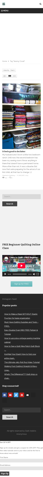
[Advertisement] (21, 35)
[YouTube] (10, 395)
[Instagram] (33, 395)
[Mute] (34, 274)
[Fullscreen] (38, 274)
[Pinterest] (21, 395)
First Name (4, 457)
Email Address (5, 465)
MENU (5, 11)
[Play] (5, 274)
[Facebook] (4, 395)
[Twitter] (16, 395)
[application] (21, 265)
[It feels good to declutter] (21, 116)
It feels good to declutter (13, 151)
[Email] (27, 395)
